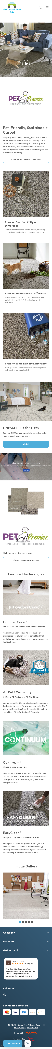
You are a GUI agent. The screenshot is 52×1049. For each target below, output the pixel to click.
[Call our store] (27, 1043)
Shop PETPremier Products (26, 560)
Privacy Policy (19, 1027)
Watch (26, 444)
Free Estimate (13, 1043)
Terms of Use (32, 1027)
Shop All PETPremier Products (26, 159)
